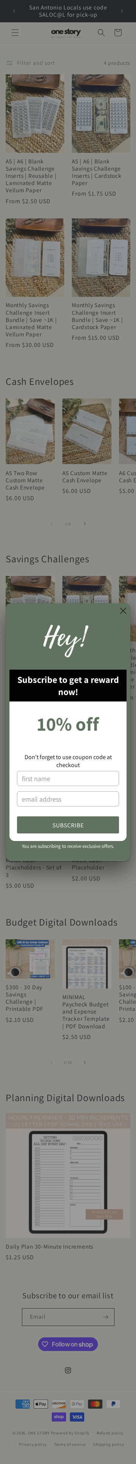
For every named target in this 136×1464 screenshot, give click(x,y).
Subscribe (68, 825)
